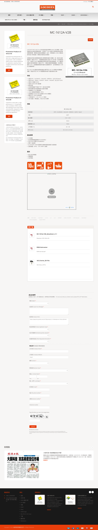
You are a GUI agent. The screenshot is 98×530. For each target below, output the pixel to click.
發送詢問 (90, 39)
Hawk (73, 15)
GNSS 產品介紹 (30, 15)
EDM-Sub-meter (42, 247)
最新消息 (35, 19)
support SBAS (42, 219)
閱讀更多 (45, 460)
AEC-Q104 (33, 217)
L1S (55, 217)
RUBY (62, 15)
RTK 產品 (41, 15)
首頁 (9, 15)
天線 (52, 15)
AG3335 (59, 217)
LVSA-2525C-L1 (82, 495)
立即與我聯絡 (19, 140)
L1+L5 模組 (91, 24)
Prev (90, 447)
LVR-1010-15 (50, 495)
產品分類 (63, 24)
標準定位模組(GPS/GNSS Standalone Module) (77, 24)
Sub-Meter (40, 217)
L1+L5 (46, 217)
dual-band (84, 217)
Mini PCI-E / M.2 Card (11, 19)
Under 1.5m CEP (67, 217)
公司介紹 (19, 15)
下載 (24, 19)
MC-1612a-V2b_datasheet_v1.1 (47, 234)
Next (92, 447)
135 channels (76, 217)
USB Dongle (84, 15)
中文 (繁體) (90, 1)
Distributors (46, 19)
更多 (9, 70)
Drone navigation (33, 219)
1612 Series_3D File (43, 260)
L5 (50, 217)
